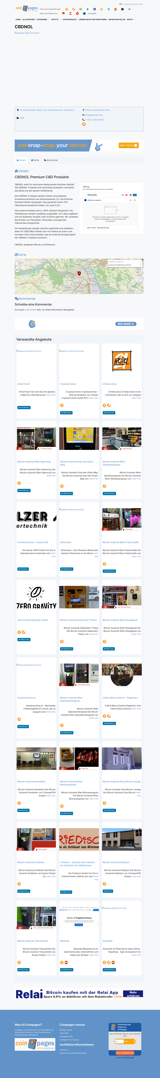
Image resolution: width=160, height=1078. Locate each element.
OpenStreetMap (131, 293)
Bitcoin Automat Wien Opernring (34, 461)
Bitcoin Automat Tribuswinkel (32, 941)
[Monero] (66, 962)
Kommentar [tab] (52, 160)
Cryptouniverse (68, 384)
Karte (22, 254)
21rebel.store (110, 384)
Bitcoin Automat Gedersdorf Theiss (78, 620)
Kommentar (27, 298)
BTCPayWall (129, 1057)
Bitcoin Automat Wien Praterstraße (121, 542)
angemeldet (30, 309)
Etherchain (65, 542)
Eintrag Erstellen (117, 19)
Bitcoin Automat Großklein (31, 862)
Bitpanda (64, 941)
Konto (130, 19)
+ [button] (17, 261)
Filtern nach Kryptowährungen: (50, 9)
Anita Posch (23, 384)
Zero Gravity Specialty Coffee (32, 620)
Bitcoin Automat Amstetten (31, 781)
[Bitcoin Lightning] (109, 405)
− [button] (17, 264)
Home (18, 19)
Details (24, 171)
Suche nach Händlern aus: (49, 13)
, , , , (47, 110)
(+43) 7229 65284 (94, 120)
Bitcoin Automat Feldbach (116, 862)
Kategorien (42, 19)
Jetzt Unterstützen (125, 1053)
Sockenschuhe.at (26, 697)
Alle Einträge (28, 19)
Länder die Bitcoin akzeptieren (93, 19)
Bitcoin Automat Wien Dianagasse (120, 620)
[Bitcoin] (84, 125)
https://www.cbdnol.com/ (97, 110)
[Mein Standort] (130, 265)
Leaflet (116, 293)
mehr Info (51, 395)
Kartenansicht (70, 19)
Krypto (54, 19)
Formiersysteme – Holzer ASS (32, 542)
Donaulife (108, 941)
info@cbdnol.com (94, 115)
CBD (22, 118)
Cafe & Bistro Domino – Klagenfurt (120, 697)
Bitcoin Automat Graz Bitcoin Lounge (122, 781)
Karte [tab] (36, 160)
